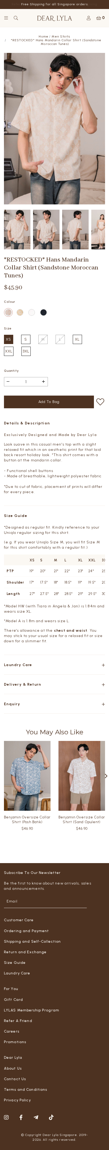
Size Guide (15, 962)
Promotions (15, 1042)
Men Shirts (61, 36)
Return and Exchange (25, 952)
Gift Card (13, 999)
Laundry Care (17, 973)
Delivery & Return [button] (22, 684)
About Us (13, 1068)
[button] (106, 775)
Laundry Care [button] (18, 664)
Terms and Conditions (25, 1089)
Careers (11, 1031)
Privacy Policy (17, 1100)
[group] (17, 229)
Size (8, 328)
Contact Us (15, 1079)
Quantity (11, 370)
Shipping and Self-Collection (32, 941)
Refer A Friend (18, 1021)
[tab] (54, 664)
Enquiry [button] (12, 703)
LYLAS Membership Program (31, 1010)
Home (43, 36)
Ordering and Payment (26, 931)
